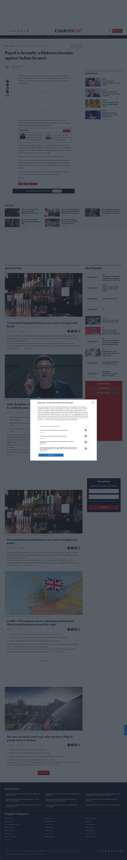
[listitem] (63, 426)
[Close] (93, 403)
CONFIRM (51, 455)
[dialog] (63, 430)
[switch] (85, 430)
